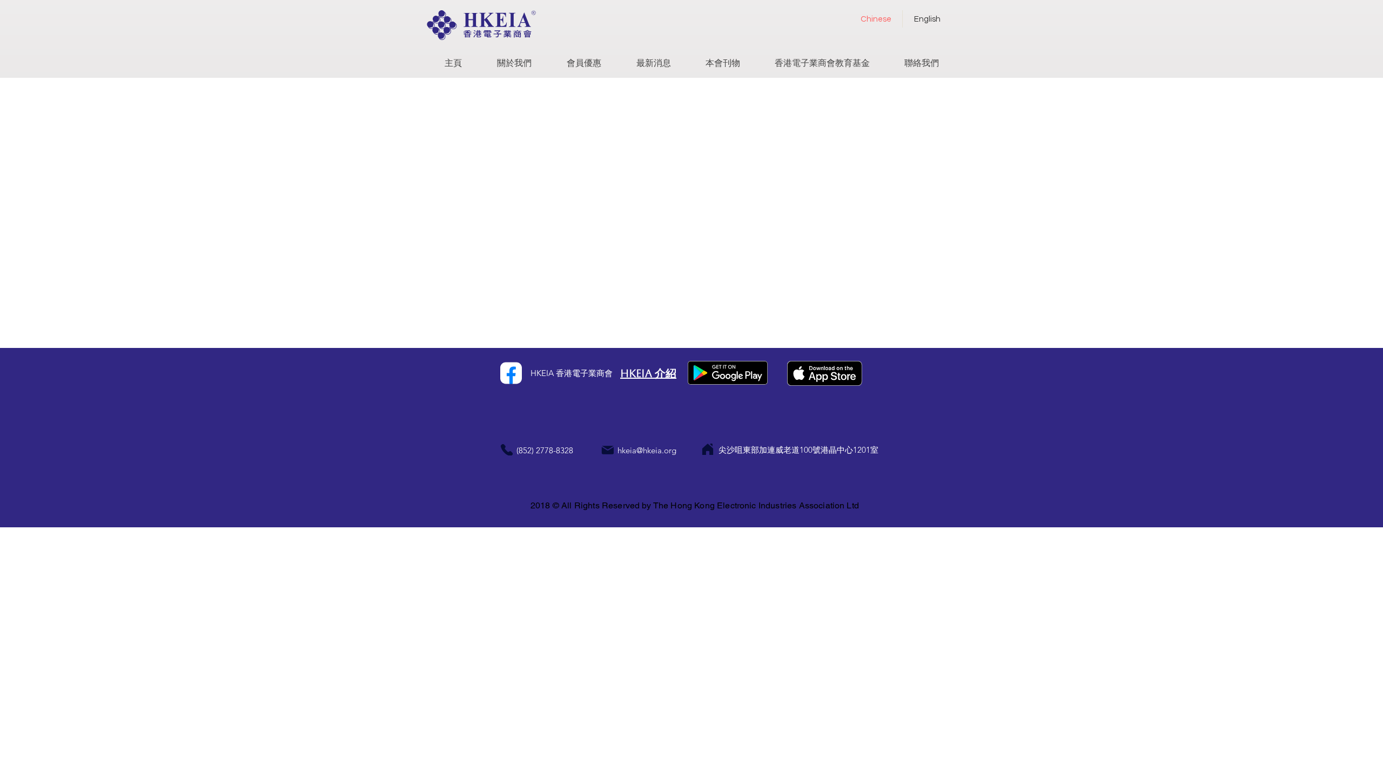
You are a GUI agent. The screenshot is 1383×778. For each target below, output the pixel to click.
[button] (514, 59)
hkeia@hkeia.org (646, 450)
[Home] (707, 449)
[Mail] (607, 449)
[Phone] (506, 449)
